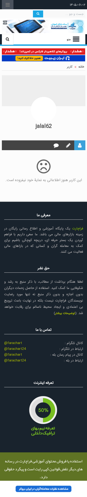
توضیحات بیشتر (65, 313)
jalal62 (43, 126)
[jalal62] (43, 110)
